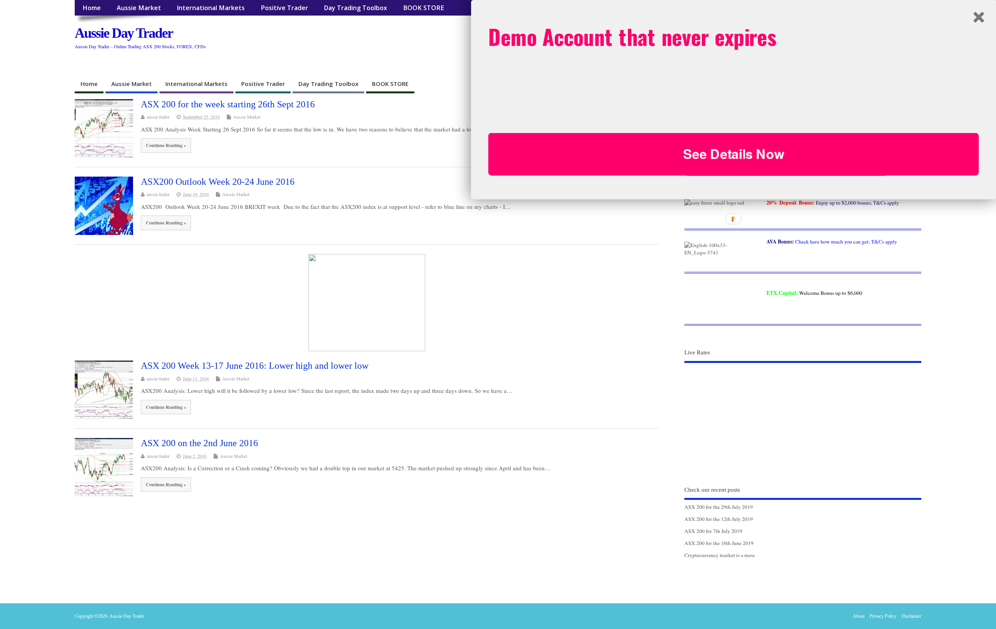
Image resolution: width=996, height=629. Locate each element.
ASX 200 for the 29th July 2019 (718, 506)
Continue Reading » (166, 145)
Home (91, 8)
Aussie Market (139, 8)
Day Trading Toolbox (355, 8)
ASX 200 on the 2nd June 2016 (199, 443)
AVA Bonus (779, 241)
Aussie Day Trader (124, 33)
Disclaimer (911, 616)
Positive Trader (284, 8)
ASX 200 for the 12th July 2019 (718, 518)
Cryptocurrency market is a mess (719, 555)
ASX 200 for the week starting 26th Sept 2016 (228, 104)
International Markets (211, 8)
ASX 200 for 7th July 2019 (713, 530)
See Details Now (733, 153)
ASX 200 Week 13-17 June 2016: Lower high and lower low (254, 366)
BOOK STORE (423, 8)
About (858, 616)
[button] (733, 36)
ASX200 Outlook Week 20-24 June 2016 (218, 182)
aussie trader (158, 117)
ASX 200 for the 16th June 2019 (719, 543)
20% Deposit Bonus (789, 203)
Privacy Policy (883, 616)
